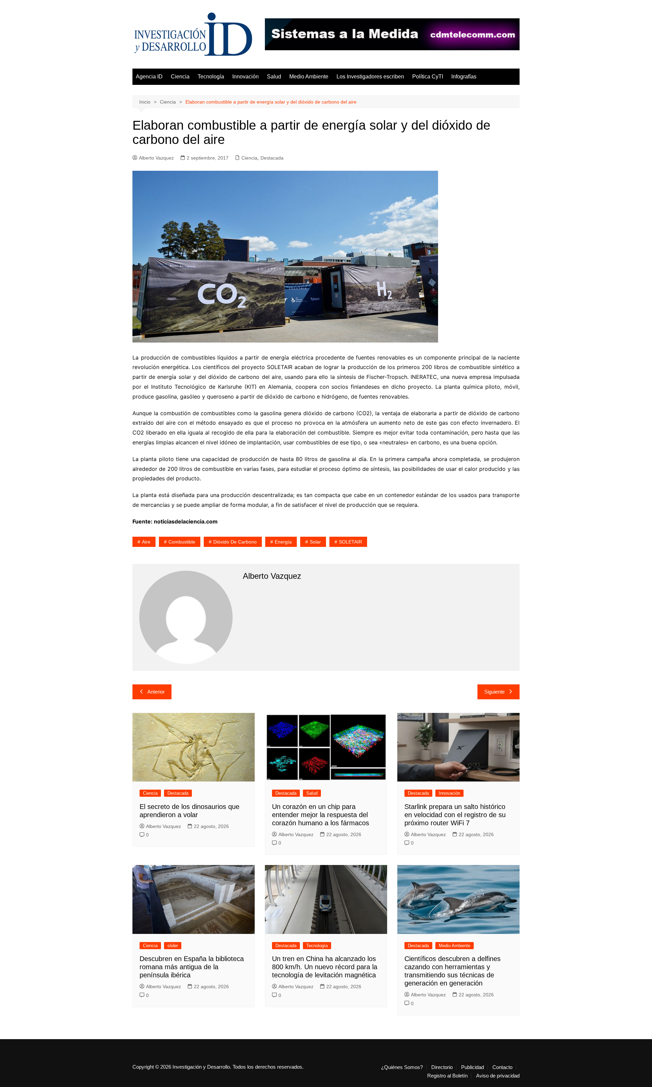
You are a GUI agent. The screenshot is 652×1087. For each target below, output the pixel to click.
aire (146, 542)
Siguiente (494, 692)
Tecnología (211, 76)
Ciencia (180, 76)
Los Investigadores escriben (370, 76)
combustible (181, 542)
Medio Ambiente (308, 76)
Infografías (463, 76)
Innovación (245, 76)
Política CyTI (427, 76)
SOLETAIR (350, 542)
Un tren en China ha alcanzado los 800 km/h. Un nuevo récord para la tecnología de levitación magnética (324, 967)
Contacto (502, 1067)
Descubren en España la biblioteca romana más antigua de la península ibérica (192, 967)
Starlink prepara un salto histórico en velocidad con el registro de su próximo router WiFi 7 (455, 815)
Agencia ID (149, 76)
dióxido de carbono (235, 542)
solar (315, 542)
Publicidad (472, 1067)
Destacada (272, 158)
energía (283, 542)
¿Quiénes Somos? (402, 1067)
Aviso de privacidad (498, 1076)
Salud (274, 76)
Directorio (442, 1067)
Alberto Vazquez (156, 158)
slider (172, 945)
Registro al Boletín (447, 1076)
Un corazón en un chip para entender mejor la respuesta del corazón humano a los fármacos (320, 815)
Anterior (156, 692)
